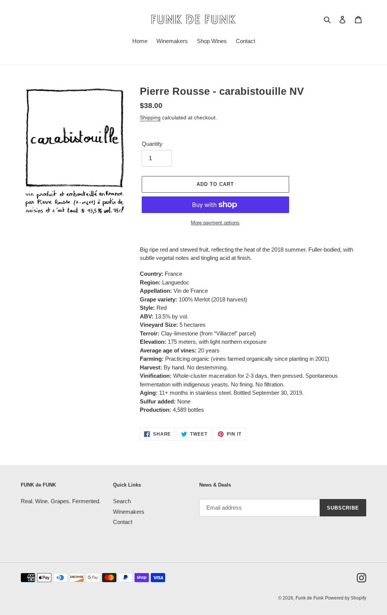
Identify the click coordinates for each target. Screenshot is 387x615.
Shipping (150, 117)
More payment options (215, 223)
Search (122, 501)
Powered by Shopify (345, 598)
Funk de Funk (310, 598)
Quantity (152, 144)
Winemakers (128, 511)
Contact (122, 522)
